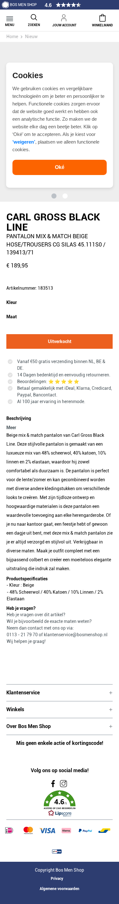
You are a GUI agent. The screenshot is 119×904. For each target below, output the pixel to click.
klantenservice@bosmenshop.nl (76, 634)
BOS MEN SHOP (23, 5)
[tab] (57, 422)
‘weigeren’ (23, 142)
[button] (59, 804)
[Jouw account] (64, 17)
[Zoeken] (34, 16)
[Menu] (10, 16)
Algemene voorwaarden (59, 889)
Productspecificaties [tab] (27, 578)
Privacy (57, 878)
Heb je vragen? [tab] (21, 608)
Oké (59, 167)
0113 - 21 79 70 (23, 634)
